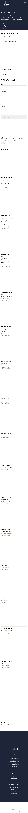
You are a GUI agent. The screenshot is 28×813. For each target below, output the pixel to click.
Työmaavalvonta (14, 760)
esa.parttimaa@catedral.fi (7, 501)
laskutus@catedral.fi (6, 38)
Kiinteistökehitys (14, 766)
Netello (21, 811)
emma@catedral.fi (5, 437)
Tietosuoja (17, 811)
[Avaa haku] (21, 3)
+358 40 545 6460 (5, 403)
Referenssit (14, 773)
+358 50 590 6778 (5, 535)
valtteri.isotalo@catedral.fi (7, 633)
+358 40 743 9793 (5, 368)
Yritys (14, 776)
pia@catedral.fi (4, 333)
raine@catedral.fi (5, 265)
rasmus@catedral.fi (5, 402)
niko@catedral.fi (5, 227)
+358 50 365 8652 (5, 228)
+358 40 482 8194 (5, 300)
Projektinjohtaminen (14, 757)
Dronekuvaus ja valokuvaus (14, 764)
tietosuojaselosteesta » (16, 140)
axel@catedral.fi (5, 469)
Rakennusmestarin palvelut (14, 761)
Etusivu (3, 10)
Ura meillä (14, 779)
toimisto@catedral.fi (14, 787)
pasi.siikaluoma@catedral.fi (7, 367)
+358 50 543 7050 (5, 189)
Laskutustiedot (14, 793)
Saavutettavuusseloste (9, 811)
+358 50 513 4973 (5, 602)
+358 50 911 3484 (5, 439)
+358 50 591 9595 (5, 471)
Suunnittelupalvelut (14, 763)
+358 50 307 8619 (5, 635)
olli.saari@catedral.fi (6, 600)
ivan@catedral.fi (5, 665)
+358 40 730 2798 (5, 667)
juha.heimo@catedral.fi (6, 567)
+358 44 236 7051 (5, 266)
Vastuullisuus (14, 778)
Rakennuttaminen (14, 758)
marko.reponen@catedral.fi (7, 533)
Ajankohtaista (14, 775)
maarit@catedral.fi (5, 298)
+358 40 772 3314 (5, 569)
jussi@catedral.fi (5, 187)
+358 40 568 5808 (5, 335)
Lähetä (3, 143)
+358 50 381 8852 (5, 503)
